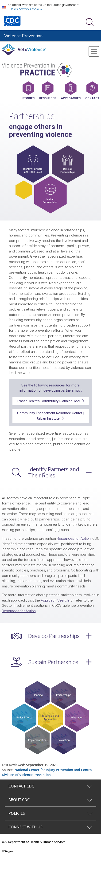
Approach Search (55, 600)
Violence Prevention (23, 36)
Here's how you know (25, 9)
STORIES (28, 98)
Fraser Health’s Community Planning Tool (49, 401)
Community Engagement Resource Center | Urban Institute (50, 416)
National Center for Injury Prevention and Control (54, 770)
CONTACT (92, 98)
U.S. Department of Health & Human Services (33, 842)
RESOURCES (47, 98)
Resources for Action (74, 538)
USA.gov (8, 851)
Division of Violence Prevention (26, 774)
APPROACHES (71, 98)
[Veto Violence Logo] (24, 54)
